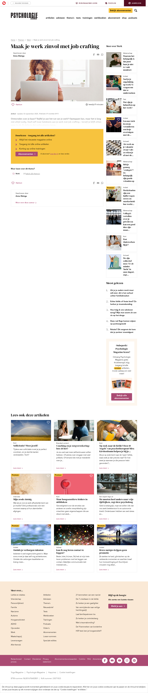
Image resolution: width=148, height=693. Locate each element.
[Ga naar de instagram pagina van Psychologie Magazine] (127, 660)
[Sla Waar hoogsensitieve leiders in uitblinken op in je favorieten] (91, 475)
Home (13, 40)
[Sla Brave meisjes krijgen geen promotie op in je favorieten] (134, 526)
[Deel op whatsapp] (102, 54)
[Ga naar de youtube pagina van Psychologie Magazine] (119, 660)
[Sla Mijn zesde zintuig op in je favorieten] (48, 475)
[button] (135, 3)
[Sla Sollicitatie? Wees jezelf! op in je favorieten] (48, 422)
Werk (29, 40)
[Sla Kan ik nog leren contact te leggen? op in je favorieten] (91, 526)
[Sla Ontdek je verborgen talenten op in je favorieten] (48, 526)
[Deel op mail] (98, 54)
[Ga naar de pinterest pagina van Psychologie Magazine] (134, 660)
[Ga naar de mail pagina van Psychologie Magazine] (112, 660)
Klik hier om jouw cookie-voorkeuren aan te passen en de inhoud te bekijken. (114, 687)
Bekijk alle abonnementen (121, 397)
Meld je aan (116, 606)
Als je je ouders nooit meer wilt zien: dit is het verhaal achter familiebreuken (122, 293)
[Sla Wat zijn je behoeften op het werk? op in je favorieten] (118, 100)
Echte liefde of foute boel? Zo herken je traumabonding (123, 302)
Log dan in (54, 154)
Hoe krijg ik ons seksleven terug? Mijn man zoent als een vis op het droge (123, 312)
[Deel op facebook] (94, 54)
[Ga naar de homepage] (24, 16)
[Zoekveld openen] (135, 10)
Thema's (21, 40)
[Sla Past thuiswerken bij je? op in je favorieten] (118, 237)
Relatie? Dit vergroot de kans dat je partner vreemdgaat (123, 330)
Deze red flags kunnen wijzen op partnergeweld (123, 322)
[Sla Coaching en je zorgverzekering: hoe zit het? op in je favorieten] (91, 422)
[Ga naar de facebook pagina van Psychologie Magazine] (105, 660)
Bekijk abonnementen (120, 10)
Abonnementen (25, 154)
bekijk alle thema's (33, 174)
